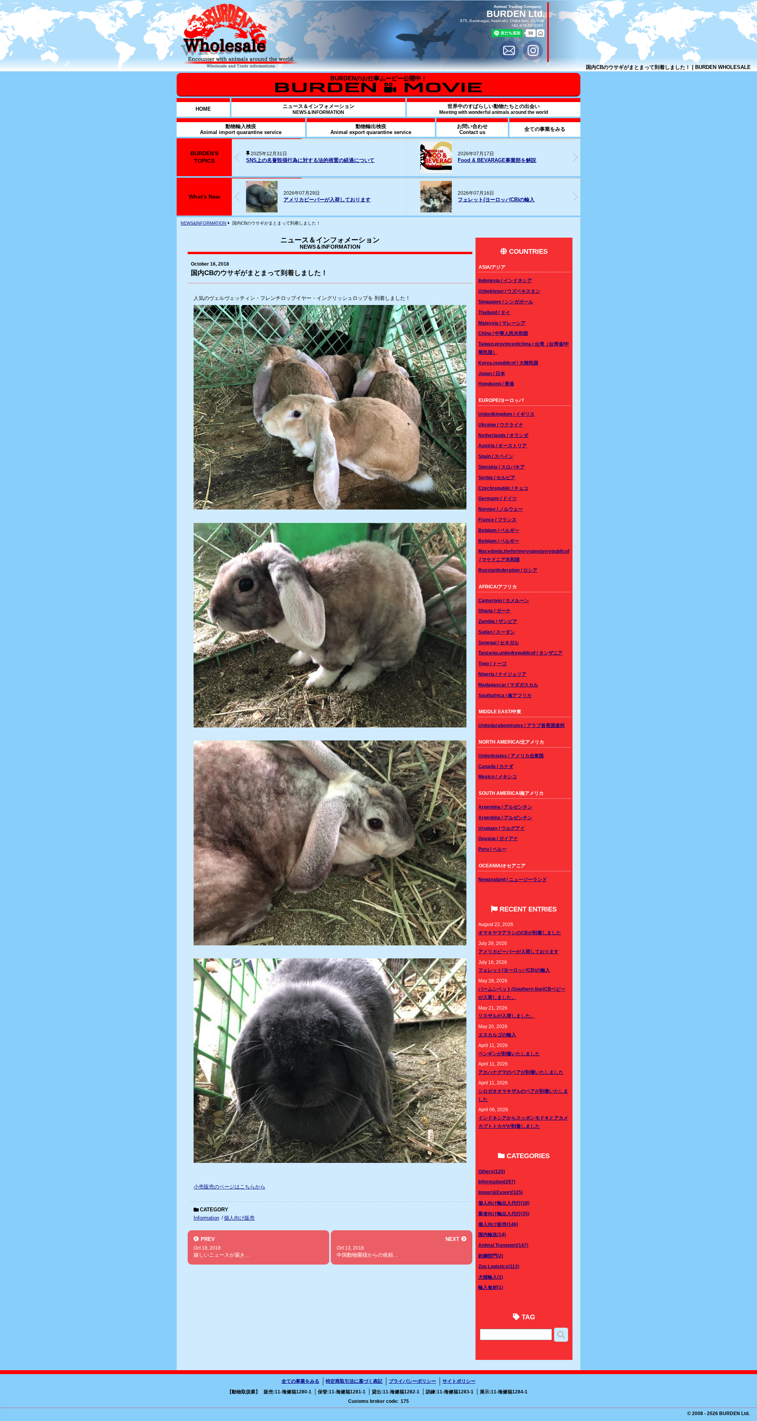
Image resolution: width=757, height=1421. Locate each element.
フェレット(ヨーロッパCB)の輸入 (321, 200)
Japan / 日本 (491, 373)
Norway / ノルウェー (500, 508)
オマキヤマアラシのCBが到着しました (519, 932)
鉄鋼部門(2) (490, 1255)
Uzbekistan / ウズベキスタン (509, 291)
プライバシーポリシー (412, 1381)
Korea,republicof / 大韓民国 (508, 362)
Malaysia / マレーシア (502, 322)
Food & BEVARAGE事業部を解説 (322, 160)
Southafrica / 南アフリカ (504, 695)
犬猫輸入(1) (490, 1277)
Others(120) (491, 1171)
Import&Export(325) (500, 1192)
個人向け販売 (239, 1218)
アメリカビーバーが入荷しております (518, 951)
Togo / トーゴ (492, 663)
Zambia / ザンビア (497, 621)
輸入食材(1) (490, 1287)
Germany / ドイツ (497, 498)
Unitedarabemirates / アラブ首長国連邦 (521, 725)
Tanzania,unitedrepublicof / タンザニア (520, 652)
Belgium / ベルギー (498, 530)
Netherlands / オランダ (503, 435)
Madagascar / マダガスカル (508, 684)
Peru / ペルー (492, 849)
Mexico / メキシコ (497, 776)
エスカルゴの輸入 (497, 1034)
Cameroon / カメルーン (503, 600)
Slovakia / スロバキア (501, 466)
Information (206, 1218)
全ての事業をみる (300, 1381)
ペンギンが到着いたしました (509, 1053)
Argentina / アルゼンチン (505, 806)
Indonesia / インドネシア (505, 280)
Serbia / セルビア (496, 477)
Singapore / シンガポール (505, 301)
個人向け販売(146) (498, 1224)
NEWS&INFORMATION (203, 223)
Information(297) (496, 1181)
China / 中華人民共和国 (503, 333)
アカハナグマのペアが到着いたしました (520, 1072)
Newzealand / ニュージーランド (512, 879)
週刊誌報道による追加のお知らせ (458, 160)
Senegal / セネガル (498, 642)
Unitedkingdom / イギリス (506, 414)
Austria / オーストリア (502, 445)
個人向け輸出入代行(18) (504, 1202)
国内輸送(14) (492, 1234)
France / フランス (497, 519)
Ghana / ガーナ (494, 610)
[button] (575, 157)
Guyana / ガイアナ (498, 838)
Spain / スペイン (495, 456)
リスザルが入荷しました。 (506, 1015)
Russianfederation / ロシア (507, 570)
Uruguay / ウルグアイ (501, 828)
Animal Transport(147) (503, 1245)
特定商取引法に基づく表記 (354, 1381)
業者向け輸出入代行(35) (504, 1213)
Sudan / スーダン (496, 631)
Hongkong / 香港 (496, 383)
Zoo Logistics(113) (498, 1266)
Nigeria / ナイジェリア (502, 674)
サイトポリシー (458, 1381)
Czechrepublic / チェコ (503, 488)
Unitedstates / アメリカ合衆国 (511, 755)
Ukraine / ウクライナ (500, 424)
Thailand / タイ (494, 312)
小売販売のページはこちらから (229, 1187)
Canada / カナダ (495, 766)
